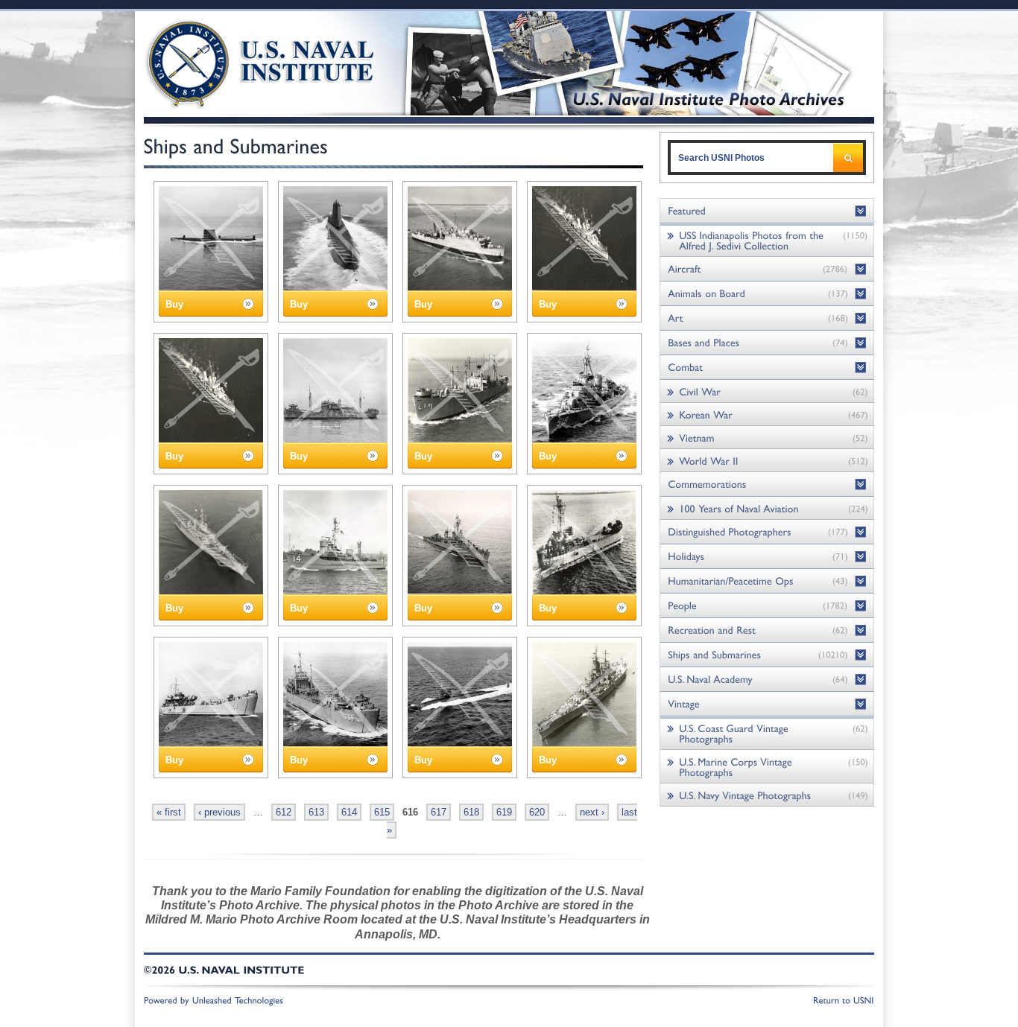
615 (382, 812)
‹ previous (219, 812)
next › (592, 812)
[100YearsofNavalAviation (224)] (767, 508)
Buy (174, 304)
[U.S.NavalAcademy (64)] (767, 679)
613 (316, 812)
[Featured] (767, 211)
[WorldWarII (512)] (767, 460)
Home (243, 61)
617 (438, 812)
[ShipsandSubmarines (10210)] (767, 655)
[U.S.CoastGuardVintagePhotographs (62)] (767, 733)
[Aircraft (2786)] (767, 269)
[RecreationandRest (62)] (767, 630)
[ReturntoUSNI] (843, 999)
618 (471, 812)
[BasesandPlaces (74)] (767, 343)
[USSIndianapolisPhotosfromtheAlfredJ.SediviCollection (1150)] (767, 240)
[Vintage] (767, 704)
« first (169, 812)
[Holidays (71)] (767, 556)
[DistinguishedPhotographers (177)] (767, 532)
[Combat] (767, 367)
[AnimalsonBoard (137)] (767, 294)
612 (283, 812)
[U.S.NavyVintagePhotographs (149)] (767, 795)
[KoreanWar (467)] (767, 414)
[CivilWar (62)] (767, 391)
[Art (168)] (767, 318)
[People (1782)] (767, 606)
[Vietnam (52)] (767, 437)
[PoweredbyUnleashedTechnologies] (214, 999)
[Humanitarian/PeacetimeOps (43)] (767, 581)
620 (537, 812)
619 (504, 812)
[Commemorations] (767, 484)
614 (349, 812)
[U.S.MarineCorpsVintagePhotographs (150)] (767, 766)
